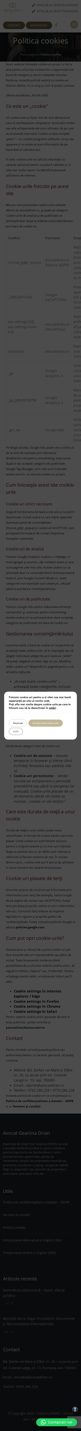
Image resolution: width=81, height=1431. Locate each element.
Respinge (18, 723)
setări (52, 708)
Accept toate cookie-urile (45, 723)
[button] (56, 1422)
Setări (16, 731)
